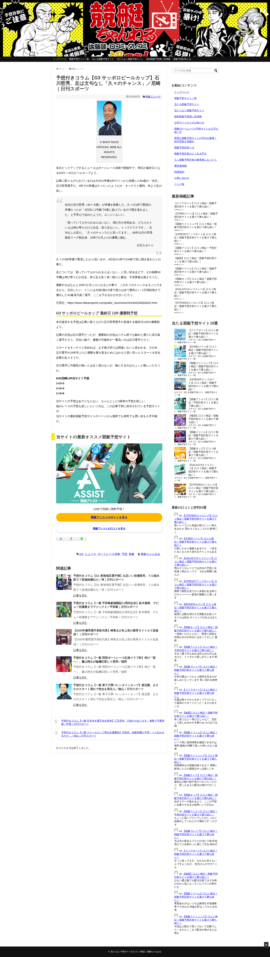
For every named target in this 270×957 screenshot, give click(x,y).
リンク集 (179, 184)
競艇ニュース (153, 96)
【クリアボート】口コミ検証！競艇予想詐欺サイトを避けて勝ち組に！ (203, 333)
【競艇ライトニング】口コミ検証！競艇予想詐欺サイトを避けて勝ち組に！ (203, 366)
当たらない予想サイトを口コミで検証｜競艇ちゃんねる (135, 951)
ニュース (90, 554)
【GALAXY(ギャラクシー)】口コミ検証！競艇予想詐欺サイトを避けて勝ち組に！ (195, 292)
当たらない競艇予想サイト (130, 59)
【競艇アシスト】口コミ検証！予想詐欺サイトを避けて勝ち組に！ (203, 402)
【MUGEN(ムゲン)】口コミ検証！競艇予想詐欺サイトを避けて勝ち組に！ (195, 607)
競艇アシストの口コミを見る (109, 528)
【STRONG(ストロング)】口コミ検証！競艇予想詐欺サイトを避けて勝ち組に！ (195, 306)
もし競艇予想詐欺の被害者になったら (195, 159)
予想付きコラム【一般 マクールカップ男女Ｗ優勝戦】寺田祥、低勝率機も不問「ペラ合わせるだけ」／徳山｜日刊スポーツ (112, 734)
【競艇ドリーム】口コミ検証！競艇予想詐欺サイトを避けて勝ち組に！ (203, 435)
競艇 (131, 554)
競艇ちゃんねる (150, 554)
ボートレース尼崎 (109, 554)
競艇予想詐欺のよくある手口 (190, 153)
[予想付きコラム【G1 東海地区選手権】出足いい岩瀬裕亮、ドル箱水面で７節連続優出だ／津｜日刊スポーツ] (64, 582)
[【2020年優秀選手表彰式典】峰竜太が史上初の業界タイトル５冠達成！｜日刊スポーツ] (64, 637)
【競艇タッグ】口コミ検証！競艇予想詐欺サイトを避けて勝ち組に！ (203, 451)
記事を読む (80, 595)
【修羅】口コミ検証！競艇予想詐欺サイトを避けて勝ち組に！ (203, 419)
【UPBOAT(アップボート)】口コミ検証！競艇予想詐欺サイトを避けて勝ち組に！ (195, 237)
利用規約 (179, 172)
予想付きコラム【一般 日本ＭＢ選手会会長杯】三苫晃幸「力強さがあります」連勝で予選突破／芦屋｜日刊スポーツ (112, 722)
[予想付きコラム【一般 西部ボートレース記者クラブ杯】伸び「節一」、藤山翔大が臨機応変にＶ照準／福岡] (64, 664)
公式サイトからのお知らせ (189, 122)
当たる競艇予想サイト (103, 59)
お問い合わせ (181, 178)
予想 (124, 554)
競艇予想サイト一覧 (79, 59)
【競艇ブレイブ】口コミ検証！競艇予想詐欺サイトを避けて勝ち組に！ (196, 670)
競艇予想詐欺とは (182, 59)
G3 (81, 554)
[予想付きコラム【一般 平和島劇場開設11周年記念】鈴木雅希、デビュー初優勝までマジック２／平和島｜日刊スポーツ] (64, 609)
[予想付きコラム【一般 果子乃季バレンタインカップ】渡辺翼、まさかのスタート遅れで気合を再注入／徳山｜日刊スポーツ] (64, 691)
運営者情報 (180, 166)
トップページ (59, 59)
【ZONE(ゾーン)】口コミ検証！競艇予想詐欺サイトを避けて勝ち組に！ (203, 350)
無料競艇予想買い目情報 (158, 59)
